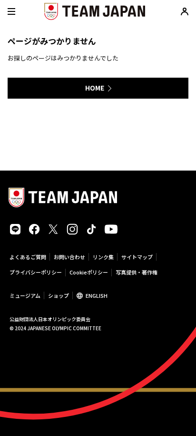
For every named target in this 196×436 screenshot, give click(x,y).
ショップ (58, 295)
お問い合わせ (69, 257)
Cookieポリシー (88, 272)
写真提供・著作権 (136, 272)
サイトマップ (137, 257)
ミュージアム (25, 295)
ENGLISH (97, 295)
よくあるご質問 (28, 257)
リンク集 (103, 257)
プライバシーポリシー (36, 272)
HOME (94, 87)
